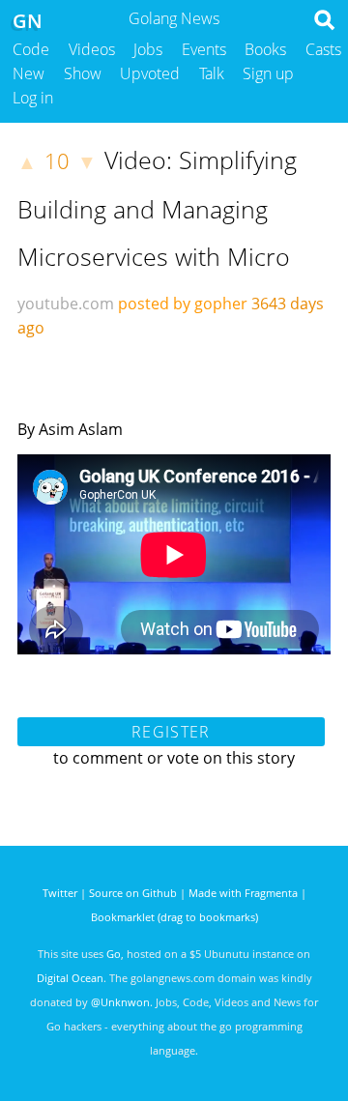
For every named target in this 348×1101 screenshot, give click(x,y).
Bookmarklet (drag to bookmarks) (174, 917)
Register (170, 731)
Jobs (147, 49)
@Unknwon (120, 1002)
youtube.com (65, 303)
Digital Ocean (70, 978)
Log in (33, 97)
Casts (323, 49)
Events (204, 49)
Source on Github (133, 892)
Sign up (268, 73)
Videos (92, 49)
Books (265, 49)
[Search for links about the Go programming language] (328, 25)
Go (113, 953)
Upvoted (150, 73)
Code (31, 49)
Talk (211, 73)
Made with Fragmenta (243, 892)
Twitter (60, 892)
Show (83, 73)
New (28, 73)
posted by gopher (182, 303)
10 (57, 161)
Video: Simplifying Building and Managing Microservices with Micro (157, 208)
